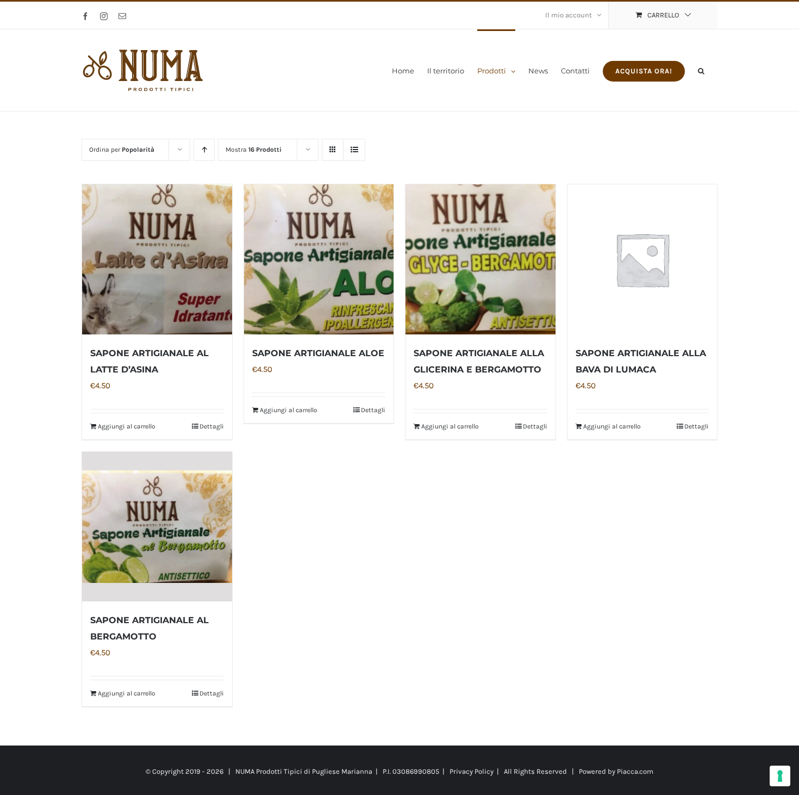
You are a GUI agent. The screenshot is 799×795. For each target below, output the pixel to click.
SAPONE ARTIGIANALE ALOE (318, 353)
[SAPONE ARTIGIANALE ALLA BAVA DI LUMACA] (642, 259)
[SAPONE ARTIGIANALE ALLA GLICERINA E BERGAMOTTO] (480, 259)
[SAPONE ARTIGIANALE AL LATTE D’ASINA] (157, 259)
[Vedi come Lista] (354, 149)
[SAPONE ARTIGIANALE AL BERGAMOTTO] (157, 527)
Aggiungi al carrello (126, 426)
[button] (701, 70)
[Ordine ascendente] (204, 150)
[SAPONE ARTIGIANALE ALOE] (319, 259)
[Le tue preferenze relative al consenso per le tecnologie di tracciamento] (780, 776)
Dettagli (211, 426)
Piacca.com (635, 771)
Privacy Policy (472, 771)
